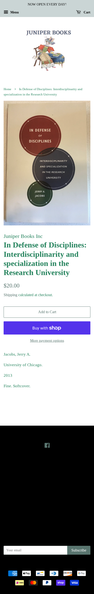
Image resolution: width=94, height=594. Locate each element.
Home (7, 89)
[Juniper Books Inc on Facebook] (47, 446)
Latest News (47, 463)
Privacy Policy (47, 496)
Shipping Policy (47, 517)
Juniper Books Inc (45, 565)
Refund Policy (47, 503)
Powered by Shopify (74, 565)
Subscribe (78, 550)
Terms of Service (47, 510)
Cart (86, 12)
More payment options (47, 340)
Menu (14, 12)
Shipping (10, 295)
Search (47, 490)
